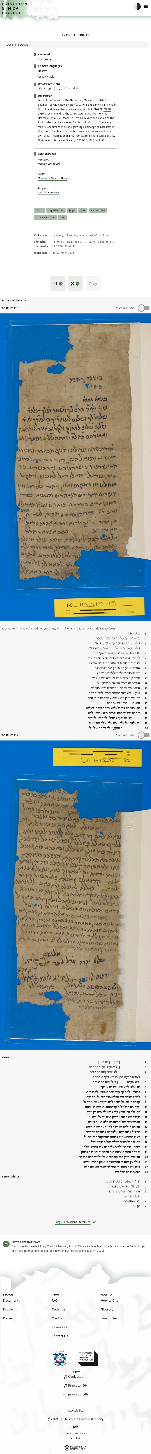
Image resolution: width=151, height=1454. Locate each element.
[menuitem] (11, 1300)
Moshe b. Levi (98, 210)
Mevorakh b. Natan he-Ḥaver (52, 178)
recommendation (46, 217)
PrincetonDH (77, 1385)
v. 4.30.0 (75, 1438)
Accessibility (75, 1410)
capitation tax (56, 210)
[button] (14, 10)
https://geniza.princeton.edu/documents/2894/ (43, 1251)
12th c (40, 210)
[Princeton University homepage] (75, 1448)
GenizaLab (75, 1377)
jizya (82, 210)
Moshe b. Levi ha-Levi (49, 163)
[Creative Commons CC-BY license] (75, 1427)
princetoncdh (78, 1394)
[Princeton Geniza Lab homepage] (62, 1358)
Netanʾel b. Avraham (48, 192)
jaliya (71, 210)
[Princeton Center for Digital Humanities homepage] (88, 1358)
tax (62, 217)
